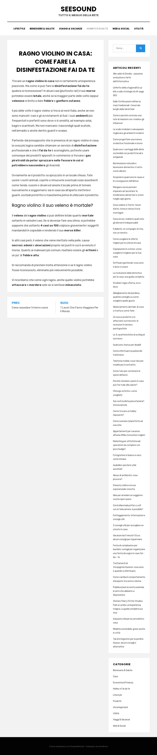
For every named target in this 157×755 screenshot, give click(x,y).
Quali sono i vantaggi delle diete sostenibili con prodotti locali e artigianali (128, 153)
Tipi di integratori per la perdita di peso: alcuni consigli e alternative (128, 643)
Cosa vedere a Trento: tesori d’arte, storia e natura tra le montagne (127, 209)
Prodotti (117, 701)
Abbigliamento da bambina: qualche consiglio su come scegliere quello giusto (126, 297)
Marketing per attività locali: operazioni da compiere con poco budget (127, 445)
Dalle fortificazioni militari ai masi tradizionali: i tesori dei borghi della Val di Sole (127, 105)
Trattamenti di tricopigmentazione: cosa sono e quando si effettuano (128, 567)
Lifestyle (19, 28)
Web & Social (121, 28)
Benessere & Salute (42, 28)
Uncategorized (120, 707)
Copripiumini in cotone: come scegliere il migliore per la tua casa (127, 253)
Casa (115, 676)
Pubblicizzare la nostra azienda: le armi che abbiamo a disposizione (128, 591)
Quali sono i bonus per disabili (127, 345)
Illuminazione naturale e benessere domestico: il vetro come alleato (127, 167)
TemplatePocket (77, 746)
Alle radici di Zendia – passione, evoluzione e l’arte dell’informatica (128, 77)
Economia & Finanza (123, 682)
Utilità (139, 28)
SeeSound (78, 9)
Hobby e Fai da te (97, 28)
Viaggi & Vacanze (70, 28)
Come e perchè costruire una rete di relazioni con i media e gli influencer (128, 119)
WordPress (103, 746)
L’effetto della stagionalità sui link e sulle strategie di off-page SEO (128, 91)
